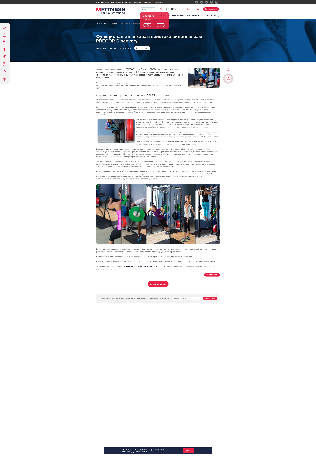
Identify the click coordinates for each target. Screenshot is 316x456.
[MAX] (216, 2)
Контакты (210, 15)
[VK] (201, 2)
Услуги (172, 15)
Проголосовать (142, 48)
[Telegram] (206, 2)
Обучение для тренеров (153, 2)
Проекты (192, 15)
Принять (188, 451)
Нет (160, 25)
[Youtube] (196, 2)
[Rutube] (211, 2)
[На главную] (110, 11)
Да (148, 25)
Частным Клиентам (133, 2)
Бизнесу (119, 2)
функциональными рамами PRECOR (141, 266)
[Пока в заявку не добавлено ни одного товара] (199, 9)
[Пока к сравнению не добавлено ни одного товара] (188, 8)
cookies (140, 449)
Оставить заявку (211, 9)
